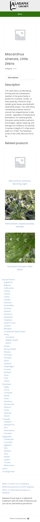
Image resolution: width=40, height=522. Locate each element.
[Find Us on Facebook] (28, 518)
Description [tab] (13, 77)
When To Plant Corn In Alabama (15, 484)
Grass (15, 68)
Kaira (24, 518)
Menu (20, 14)
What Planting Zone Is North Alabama (18, 487)
